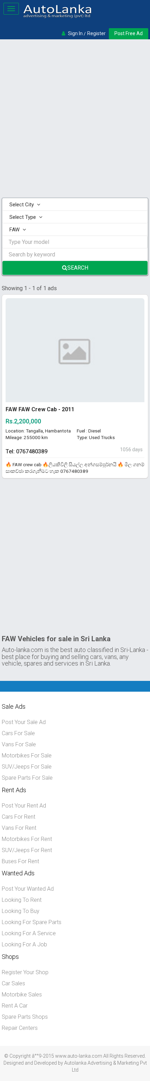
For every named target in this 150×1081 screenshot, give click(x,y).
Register (96, 33)
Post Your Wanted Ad (28, 888)
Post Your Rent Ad (24, 805)
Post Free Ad (128, 33)
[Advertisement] (75, 119)
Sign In (75, 33)
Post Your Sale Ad (24, 722)
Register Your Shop (25, 972)
